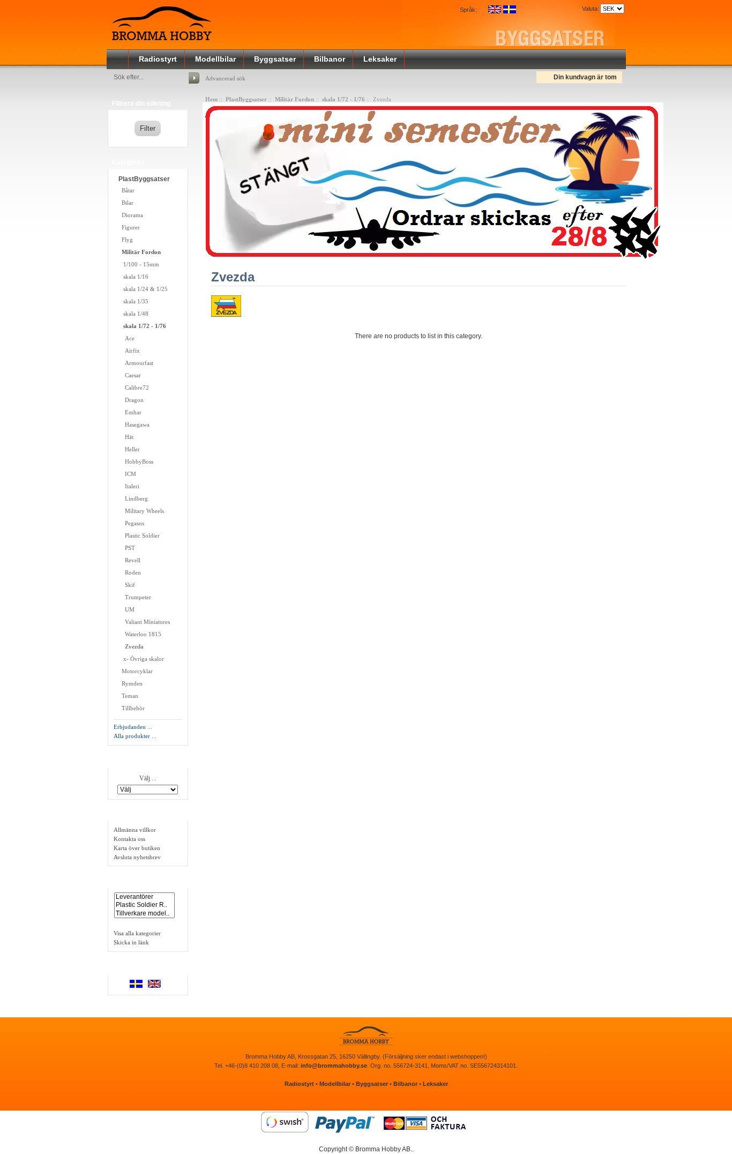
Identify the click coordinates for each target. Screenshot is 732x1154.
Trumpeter (135, 597)
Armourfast (136, 363)
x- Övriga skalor (142, 659)
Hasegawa (135, 424)
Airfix (130, 350)
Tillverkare (129, 761)
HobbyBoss (136, 461)
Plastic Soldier (140, 535)
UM (127, 609)
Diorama (132, 215)
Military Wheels (142, 511)
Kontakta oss (129, 839)
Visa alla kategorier (137, 933)
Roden (130, 572)
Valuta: (589, 8)
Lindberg (134, 498)
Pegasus (132, 523)
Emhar (130, 412)
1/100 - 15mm (139, 264)
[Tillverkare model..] (144, 914)
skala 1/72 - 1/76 (343, 99)
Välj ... (147, 778)
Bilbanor (329, 59)
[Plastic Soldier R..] (144, 905)
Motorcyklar (136, 671)
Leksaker (380, 59)
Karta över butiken (137, 848)
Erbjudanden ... (133, 727)
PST (127, 548)
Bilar (127, 202)
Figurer (130, 227)
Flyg (127, 239)
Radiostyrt (158, 59)
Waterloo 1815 (140, 634)
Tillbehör (133, 708)
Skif (127, 585)
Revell (130, 560)
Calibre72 (134, 387)
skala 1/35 (134, 301)
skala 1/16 (134, 276)
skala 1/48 (134, 313)
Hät (126, 437)
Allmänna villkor (135, 830)
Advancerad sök (225, 78)
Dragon (132, 400)
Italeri (129, 486)
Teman (130, 696)
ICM (128, 474)
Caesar (130, 375)
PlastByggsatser (246, 99)
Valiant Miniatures (145, 622)
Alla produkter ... (135, 736)
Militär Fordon (294, 99)
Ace (127, 338)
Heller (130, 449)
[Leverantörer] (144, 897)
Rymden (131, 683)
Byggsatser (275, 59)
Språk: (468, 9)
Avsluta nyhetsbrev (137, 857)
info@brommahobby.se (334, 1065)
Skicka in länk (131, 942)
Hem (211, 99)
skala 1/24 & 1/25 (144, 289)
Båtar (128, 190)
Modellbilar (215, 59)
